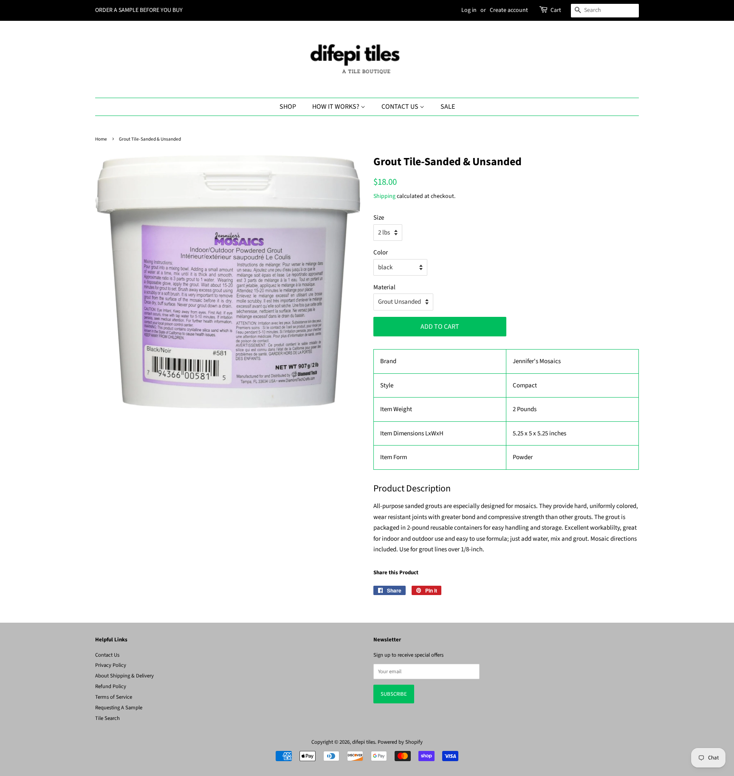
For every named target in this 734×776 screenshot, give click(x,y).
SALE (447, 106)
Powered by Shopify (400, 742)
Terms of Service (113, 697)
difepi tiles (363, 742)
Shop (287, 106)
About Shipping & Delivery (124, 676)
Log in (469, 10)
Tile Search (107, 718)
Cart (555, 10)
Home (101, 139)
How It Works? (336, 106)
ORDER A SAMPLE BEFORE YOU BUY (139, 10)
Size (378, 217)
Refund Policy (110, 686)
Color (380, 252)
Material (384, 287)
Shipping (384, 196)
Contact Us (400, 106)
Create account (509, 10)
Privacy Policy (110, 665)
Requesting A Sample (118, 707)
